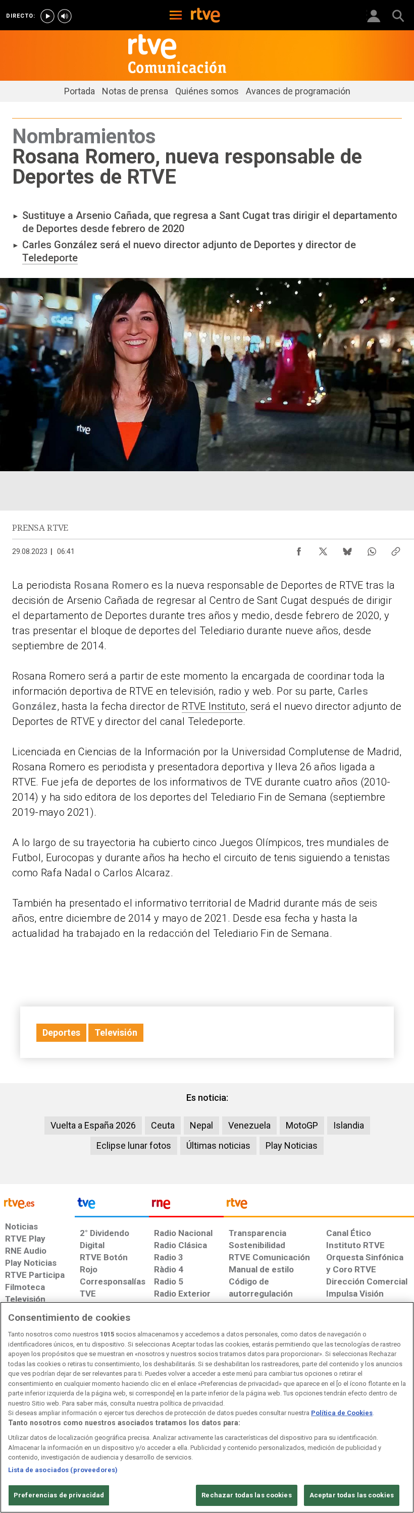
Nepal (201, 1125)
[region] (207, 1407)
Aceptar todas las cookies (351, 1495)
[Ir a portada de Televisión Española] (112, 1205)
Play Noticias (292, 1145)
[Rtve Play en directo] (47, 16)
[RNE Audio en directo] (65, 16)
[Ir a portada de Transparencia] (319, 1205)
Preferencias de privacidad (59, 1495)
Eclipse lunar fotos (133, 1145)
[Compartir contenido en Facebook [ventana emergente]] (299, 548)
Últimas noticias (218, 1145)
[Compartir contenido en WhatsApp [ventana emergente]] (371, 548)
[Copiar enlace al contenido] (396, 548)
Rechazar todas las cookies (246, 1495)
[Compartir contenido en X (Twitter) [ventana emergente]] (323, 548)
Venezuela (249, 1125)
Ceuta (163, 1125)
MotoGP (302, 1125)
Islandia (348, 1125)
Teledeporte (50, 258)
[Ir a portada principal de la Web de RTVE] (37, 1202)
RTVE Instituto (213, 706)
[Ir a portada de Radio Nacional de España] (186, 1205)
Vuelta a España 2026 (93, 1125)
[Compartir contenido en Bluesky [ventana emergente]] (347, 548)
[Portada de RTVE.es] (205, 16)
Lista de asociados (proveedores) (63, 1470)
